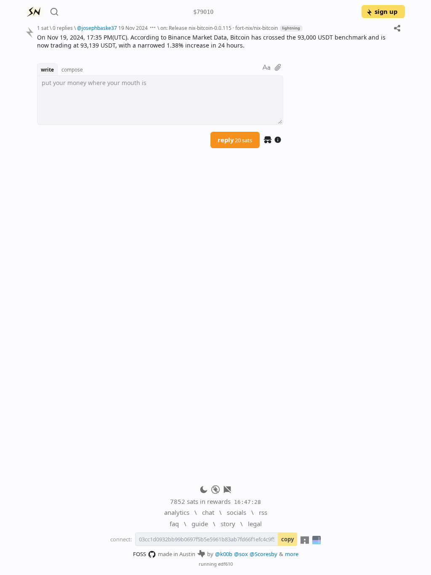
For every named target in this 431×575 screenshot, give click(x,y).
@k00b (223, 554)
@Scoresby (263, 554)
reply (235, 140)
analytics (176, 512)
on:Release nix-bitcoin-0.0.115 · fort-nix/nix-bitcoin (219, 27)
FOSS (139, 554)
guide (200, 523)
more (291, 554)
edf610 (225, 564)
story (228, 523)
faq (174, 523)
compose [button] (72, 69)
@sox (241, 554)
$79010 (203, 11)
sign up (386, 11)
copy (287, 539)
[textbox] (218, 41)
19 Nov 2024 (133, 27)
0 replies (63, 27)
